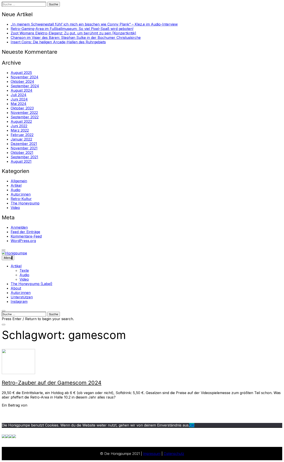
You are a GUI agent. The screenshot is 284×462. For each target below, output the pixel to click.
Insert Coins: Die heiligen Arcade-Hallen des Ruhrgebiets (58, 42)
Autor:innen (21, 194)
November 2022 (24, 112)
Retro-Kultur (21, 198)
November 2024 (24, 77)
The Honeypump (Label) (31, 284)
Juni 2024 (19, 99)
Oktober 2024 (22, 81)
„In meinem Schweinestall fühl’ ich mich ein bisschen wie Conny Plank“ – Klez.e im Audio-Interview (94, 24)
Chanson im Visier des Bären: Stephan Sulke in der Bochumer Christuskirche (76, 37)
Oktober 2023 (22, 108)
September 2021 (24, 157)
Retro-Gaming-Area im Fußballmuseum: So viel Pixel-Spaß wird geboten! (72, 28)
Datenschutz (174, 453)
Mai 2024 (18, 103)
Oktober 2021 (22, 152)
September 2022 (25, 117)
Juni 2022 (19, 126)
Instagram (19, 301)
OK (191, 425)
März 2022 (20, 130)
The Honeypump (25, 203)
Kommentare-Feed (26, 236)
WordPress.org (23, 240)
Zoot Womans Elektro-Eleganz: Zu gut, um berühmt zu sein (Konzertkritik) (73, 33)
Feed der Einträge (25, 232)
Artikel (16, 185)
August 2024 (21, 90)
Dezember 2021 (24, 143)
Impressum (151, 453)
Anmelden (19, 227)
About (16, 288)
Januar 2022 (21, 139)
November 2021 (24, 148)
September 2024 (25, 86)
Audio (15, 190)
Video (15, 207)
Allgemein (19, 181)
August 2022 (21, 121)
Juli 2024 (18, 95)
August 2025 (21, 72)
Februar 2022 (22, 135)
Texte (24, 270)
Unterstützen (22, 297)
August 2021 (21, 161)
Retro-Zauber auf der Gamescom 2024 (51, 382)
